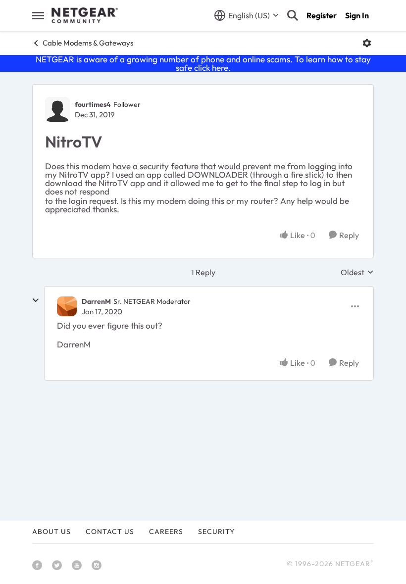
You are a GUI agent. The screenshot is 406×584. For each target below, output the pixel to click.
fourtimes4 (93, 104)
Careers (166, 531)
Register (321, 15)
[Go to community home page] (84, 15)
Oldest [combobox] (357, 272)
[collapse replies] (36, 300)
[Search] (293, 15)
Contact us (110, 531)
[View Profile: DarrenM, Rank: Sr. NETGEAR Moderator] (67, 306)
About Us (51, 531)
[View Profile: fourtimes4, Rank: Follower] (57, 109)
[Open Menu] (367, 43)
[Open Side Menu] (38, 15)
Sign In (357, 15)
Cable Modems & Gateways (88, 43)
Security (216, 531)
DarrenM (96, 301)
